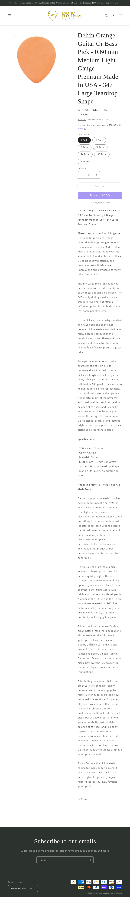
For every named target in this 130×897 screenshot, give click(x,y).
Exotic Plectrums (99, 893)
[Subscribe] (89, 860)
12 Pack (100, 147)
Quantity (82, 168)
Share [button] (84, 799)
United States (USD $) (21, 888)
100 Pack (86, 161)
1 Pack (84, 140)
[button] (9, 15)
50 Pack (102, 154)
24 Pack (85, 154)
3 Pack (99, 140)
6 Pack (84, 147)
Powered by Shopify (114, 893)
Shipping (82, 119)
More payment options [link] (100, 203)
